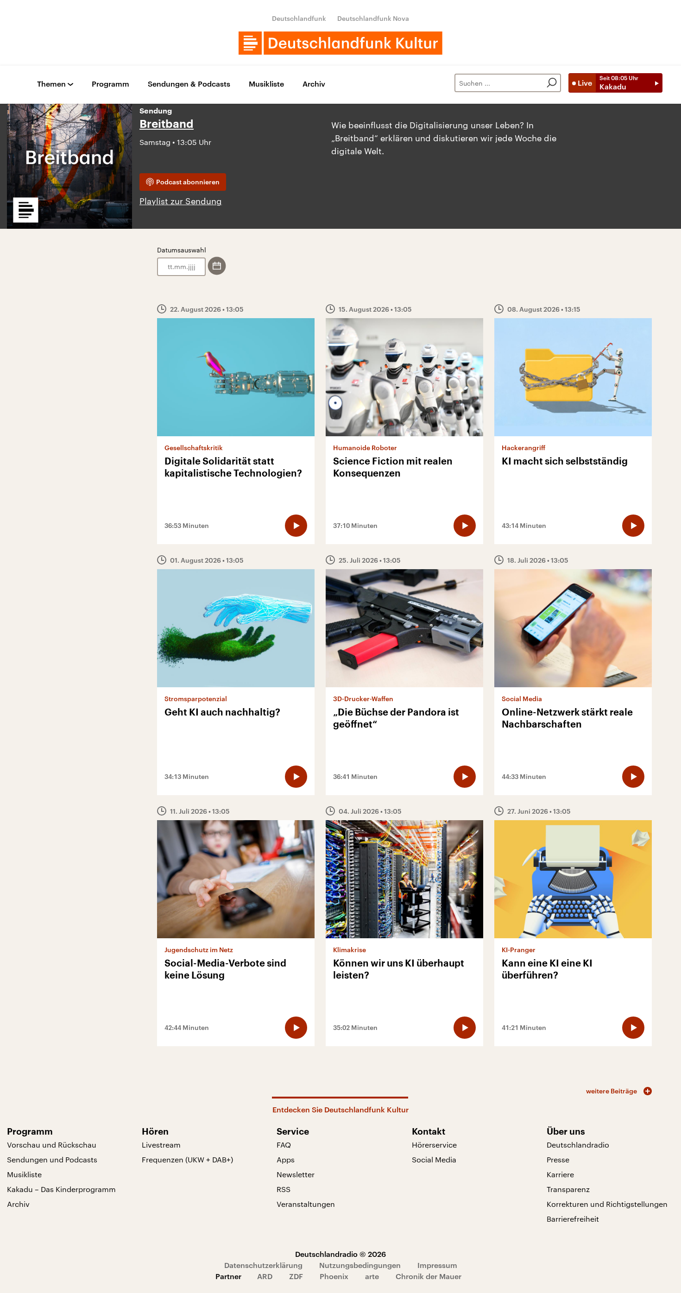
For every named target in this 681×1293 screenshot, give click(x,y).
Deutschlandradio (578, 1144)
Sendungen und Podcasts (52, 1159)
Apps (286, 1159)
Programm (110, 84)
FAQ (284, 1144)
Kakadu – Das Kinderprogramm (61, 1189)
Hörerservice (434, 1144)
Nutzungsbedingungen (360, 1265)
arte (372, 1276)
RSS (283, 1189)
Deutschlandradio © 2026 (340, 1253)
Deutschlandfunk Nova (373, 18)
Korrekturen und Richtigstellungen (607, 1203)
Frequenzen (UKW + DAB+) (187, 1159)
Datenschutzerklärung (263, 1265)
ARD (264, 1276)
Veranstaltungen (306, 1203)
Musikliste (266, 84)
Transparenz (568, 1189)
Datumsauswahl (181, 250)
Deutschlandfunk (299, 18)
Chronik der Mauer (428, 1276)
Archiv (314, 84)
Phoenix (334, 1276)
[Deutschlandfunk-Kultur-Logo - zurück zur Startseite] (340, 43)
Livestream (161, 1144)
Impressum (437, 1265)
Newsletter (296, 1174)
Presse (558, 1159)
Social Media (434, 1159)
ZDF (296, 1276)
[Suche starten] (551, 83)
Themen (51, 84)
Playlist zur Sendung (180, 201)
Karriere (560, 1174)
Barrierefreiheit (573, 1218)
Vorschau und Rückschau (51, 1144)
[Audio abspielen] (296, 526)
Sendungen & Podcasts (189, 84)
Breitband (166, 124)
